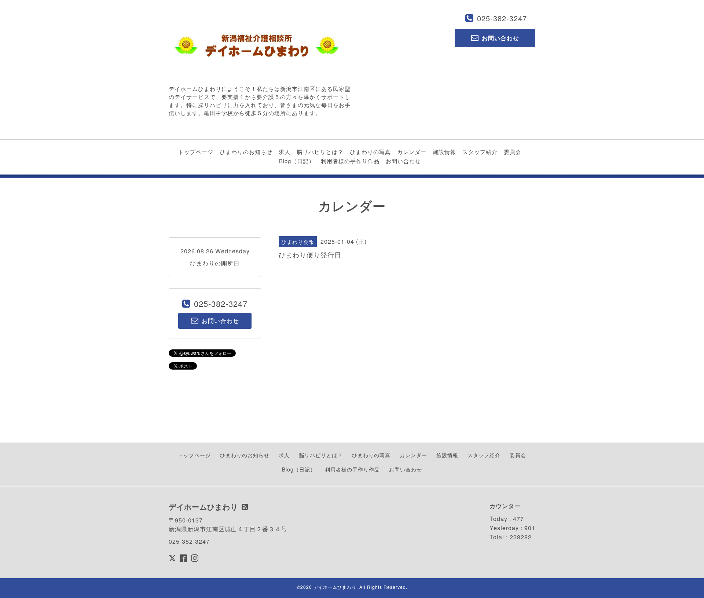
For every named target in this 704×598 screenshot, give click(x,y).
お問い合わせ (403, 161)
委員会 (512, 151)
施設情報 (444, 151)
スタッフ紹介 (480, 151)
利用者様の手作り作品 (350, 161)
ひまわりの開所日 (215, 263)
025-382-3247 (502, 18)
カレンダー (411, 151)
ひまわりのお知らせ (246, 151)
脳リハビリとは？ (320, 151)
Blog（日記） (297, 161)
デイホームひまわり (335, 587)
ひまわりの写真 (370, 151)
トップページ (195, 151)
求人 (284, 151)
